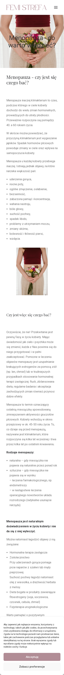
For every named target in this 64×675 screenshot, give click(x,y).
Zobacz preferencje (32, 666)
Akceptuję (32, 657)
